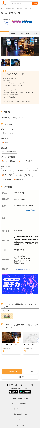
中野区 (18, 8)
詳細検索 (8, 8)
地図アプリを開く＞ (32, 210)
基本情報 (13, 33)
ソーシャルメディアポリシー (20, 403)
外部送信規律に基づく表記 (20, 414)
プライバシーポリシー (20, 409)
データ (35, 33)
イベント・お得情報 (24, 33)
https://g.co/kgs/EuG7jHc (22, 269)
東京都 (13, 8)
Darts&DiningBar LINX (10, 345)
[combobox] (21, 3)
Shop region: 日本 (28, 385)
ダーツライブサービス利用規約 (20, 398)
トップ (3, 8)
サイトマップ (20, 419)
